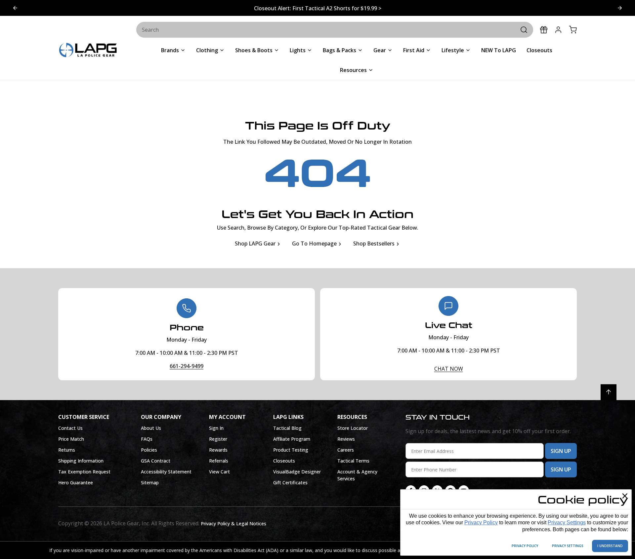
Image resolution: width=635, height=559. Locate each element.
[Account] (558, 30)
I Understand (610, 545)
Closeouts (284, 461)
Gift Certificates (290, 482)
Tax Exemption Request (84, 471)
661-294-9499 (186, 366)
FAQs (146, 439)
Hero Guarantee (75, 482)
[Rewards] (544, 30)
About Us (151, 428)
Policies (149, 450)
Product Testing (290, 450)
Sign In (216, 428)
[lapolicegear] (88, 51)
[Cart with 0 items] (573, 30)
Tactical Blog (287, 428)
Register (218, 439)
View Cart (219, 471)
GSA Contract (155, 461)
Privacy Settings (567, 522)
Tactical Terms (353, 461)
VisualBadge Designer (297, 471)
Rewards (218, 450)
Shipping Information (81, 461)
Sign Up (561, 451)
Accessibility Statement (166, 471)
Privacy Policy (481, 522)
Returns (66, 450)
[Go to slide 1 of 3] (620, 8)
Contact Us (70, 428)
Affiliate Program (291, 439)
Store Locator (352, 428)
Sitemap (150, 482)
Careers (345, 450)
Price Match (71, 439)
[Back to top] (608, 392)
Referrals (218, 461)
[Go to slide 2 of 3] (15, 8)
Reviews (346, 439)
